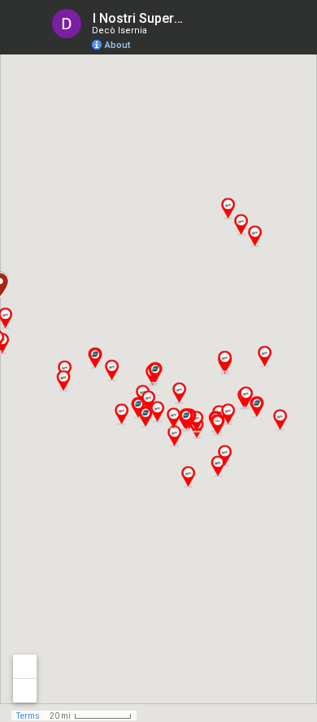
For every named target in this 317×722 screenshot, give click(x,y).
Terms (28, 715)
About (117, 45)
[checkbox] (199, 18)
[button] (254, 236)
